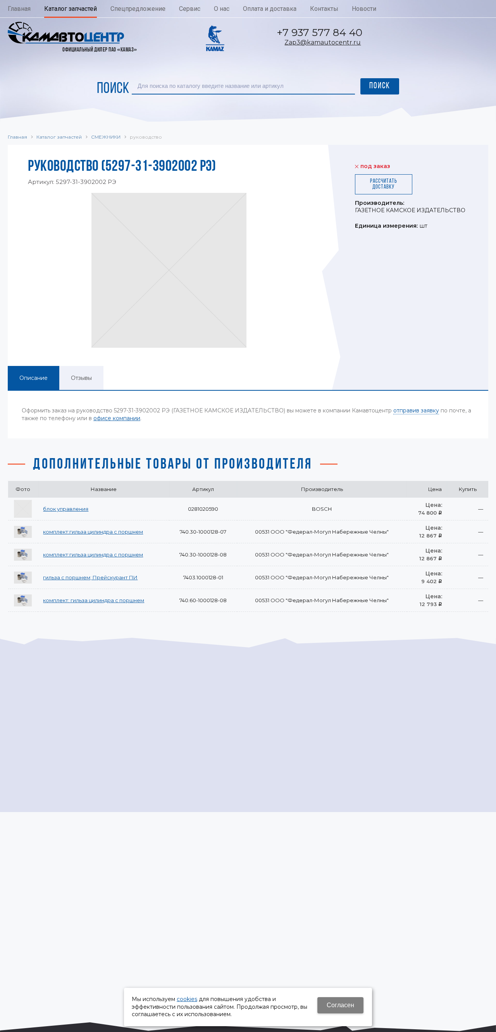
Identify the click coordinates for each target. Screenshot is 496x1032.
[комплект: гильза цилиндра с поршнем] (23, 600)
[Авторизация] (492, 4)
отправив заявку (416, 410)
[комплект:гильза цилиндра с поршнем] (23, 532)
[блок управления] (23, 509)
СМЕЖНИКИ (106, 137)
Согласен (340, 1005)
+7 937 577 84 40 (319, 32)
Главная (17, 137)
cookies (187, 999)
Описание (33, 377)
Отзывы (81, 377)
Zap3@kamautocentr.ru (322, 42)
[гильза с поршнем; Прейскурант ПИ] (23, 577)
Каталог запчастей (59, 137)
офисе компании (116, 418)
